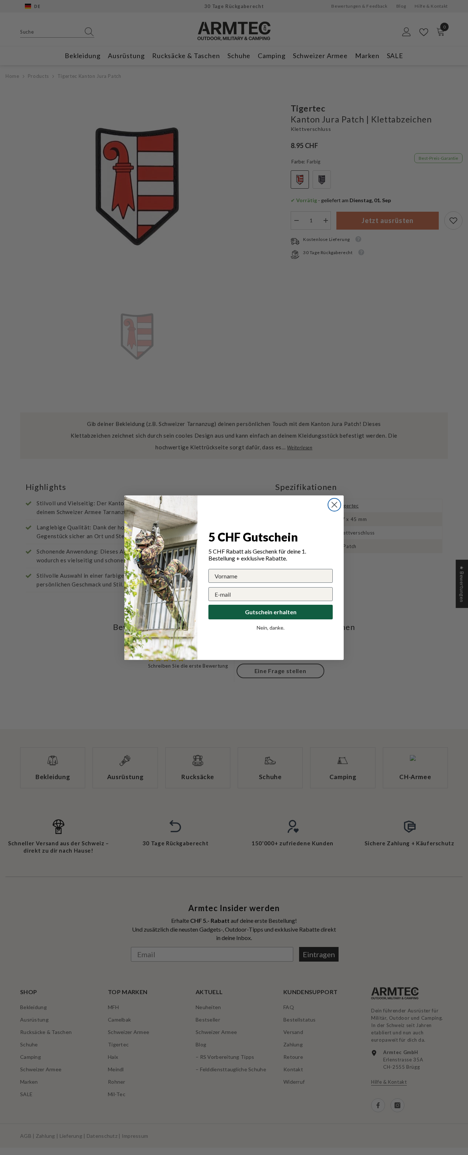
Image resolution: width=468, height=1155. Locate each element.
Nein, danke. (270, 627)
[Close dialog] (334, 504)
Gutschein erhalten (271, 611)
